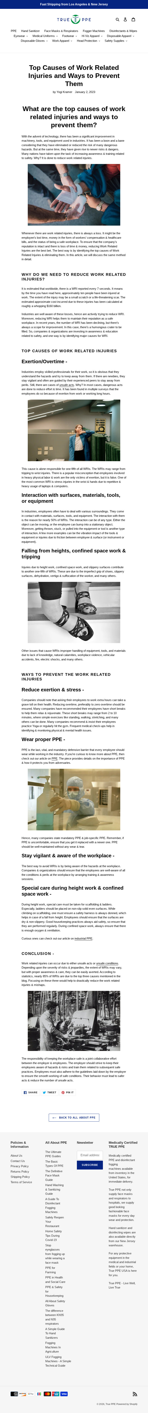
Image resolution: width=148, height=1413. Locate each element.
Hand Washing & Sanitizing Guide (54, 1189)
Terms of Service (21, 1182)
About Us (16, 1155)
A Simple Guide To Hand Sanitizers (55, 1333)
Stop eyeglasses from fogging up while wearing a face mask (55, 1254)
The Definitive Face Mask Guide (53, 1175)
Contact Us (18, 1161)
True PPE (111, 1404)
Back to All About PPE (77, 1117)
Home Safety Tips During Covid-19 (53, 1235)
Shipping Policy (20, 1176)
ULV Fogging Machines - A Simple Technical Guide (58, 1361)
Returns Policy (20, 1171)
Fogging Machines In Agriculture (53, 1347)
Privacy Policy (20, 1166)
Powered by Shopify (126, 1404)
